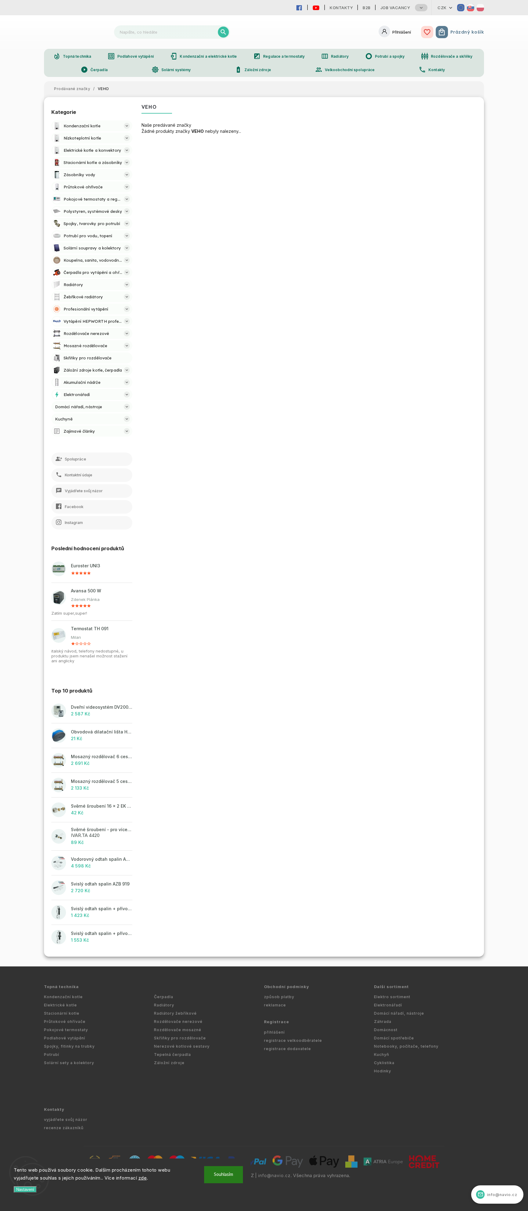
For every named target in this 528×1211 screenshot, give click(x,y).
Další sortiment (391, 986)
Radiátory (335, 56)
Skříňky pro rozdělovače (180, 1038)
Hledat (223, 32)
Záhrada (382, 1021)
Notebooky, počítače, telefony (406, 1046)
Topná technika (72, 56)
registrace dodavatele (287, 1048)
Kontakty (341, 7)
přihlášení (274, 1032)
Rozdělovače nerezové (178, 1021)
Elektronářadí (388, 1005)
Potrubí (51, 1054)
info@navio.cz (274, 1175)
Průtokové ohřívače (65, 1021)
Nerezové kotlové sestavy (182, 1046)
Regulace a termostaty (279, 56)
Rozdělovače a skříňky (446, 56)
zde (142, 1178)
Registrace (276, 1022)
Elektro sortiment (392, 997)
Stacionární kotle (61, 1013)
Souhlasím (223, 1174)
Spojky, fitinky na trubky (69, 1046)
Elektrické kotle (60, 1005)
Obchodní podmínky (286, 986)
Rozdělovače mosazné (177, 1029)
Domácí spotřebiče (394, 1038)
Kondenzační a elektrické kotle (203, 56)
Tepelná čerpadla (172, 1054)
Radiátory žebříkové (175, 1013)
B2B (367, 7)
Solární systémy (171, 69)
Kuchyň (381, 1054)
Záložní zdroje (253, 69)
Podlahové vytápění (131, 56)
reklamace (275, 1005)
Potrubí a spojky (385, 56)
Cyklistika (384, 1062)
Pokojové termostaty (66, 1029)
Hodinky (382, 1071)
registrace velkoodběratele (293, 1040)
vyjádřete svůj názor (65, 1119)
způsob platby (279, 997)
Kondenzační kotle (63, 997)
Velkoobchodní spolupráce (345, 69)
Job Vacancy (395, 7)
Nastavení (25, 1189)
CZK (442, 7)
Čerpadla (94, 69)
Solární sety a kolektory (69, 1062)
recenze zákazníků (64, 1128)
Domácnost (386, 1029)
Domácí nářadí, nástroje (399, 1013)
